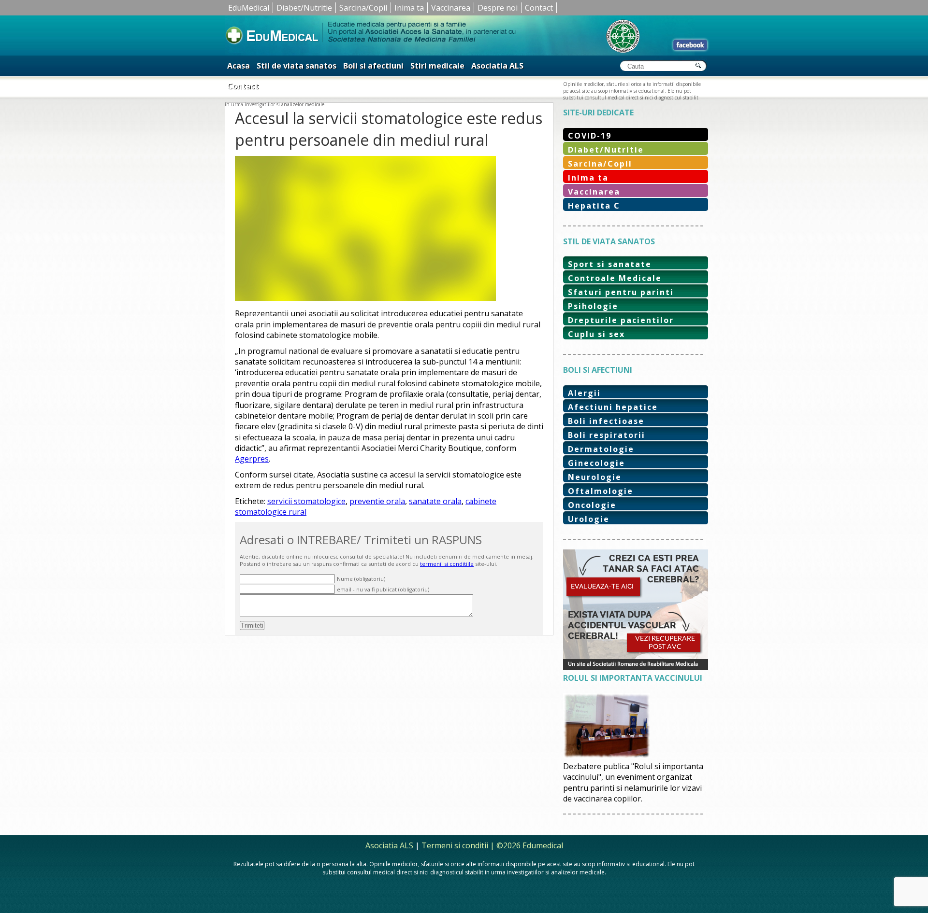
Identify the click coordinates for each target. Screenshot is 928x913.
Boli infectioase (606, 421)
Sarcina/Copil (363, 7)
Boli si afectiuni (373, 65)
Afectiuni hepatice (613, 407)
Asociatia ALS (497, 65)
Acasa (238, 65)
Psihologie (593, 306)
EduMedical (248, 7)
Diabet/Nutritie (304, 7)
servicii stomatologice (306, 501)
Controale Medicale (615, 278)
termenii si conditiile (447, 563)
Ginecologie (596, 463)
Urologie (588, 519)
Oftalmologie (600, 491)
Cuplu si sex (596, 334)
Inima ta (409, 7)
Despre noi (498, 7)
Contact (539, 7)
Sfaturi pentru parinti (621, 292)
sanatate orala (435, 501)
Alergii (584, 393)
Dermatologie (601, 449)
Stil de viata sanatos (296, 65)
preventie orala (377, 501)
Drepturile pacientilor (621, 320)
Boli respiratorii (606, 435)
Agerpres (252, 458)
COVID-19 (589, 135)
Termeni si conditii (454, 845)
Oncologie (592, 505)
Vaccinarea (450, 7)
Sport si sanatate (610, 264)
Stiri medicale (437, 65)
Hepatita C (594, 205)
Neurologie (595, 477)
